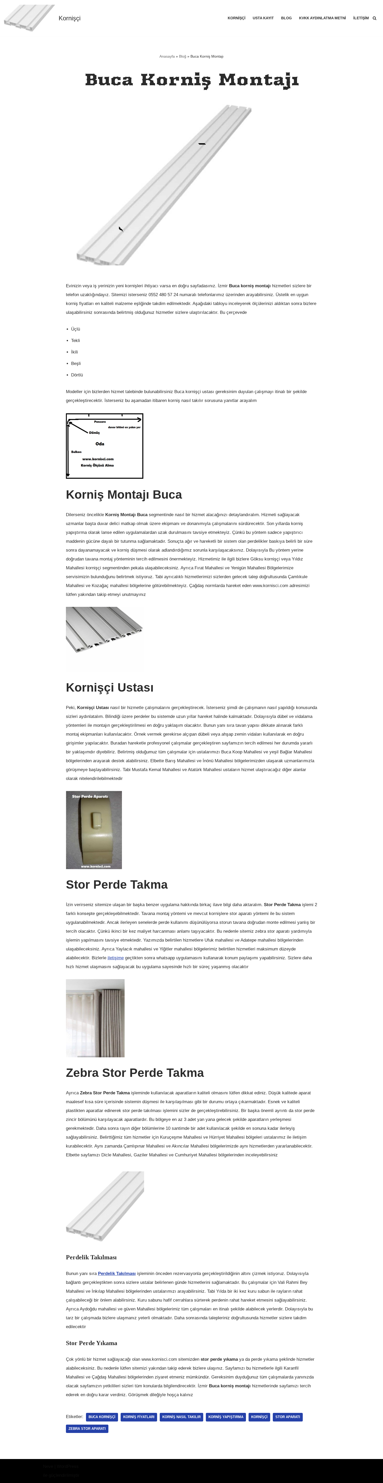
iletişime (116, 957)
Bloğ (182, 56)
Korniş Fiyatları (139, 1417)
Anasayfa (167, 56)
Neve (48, 1466)
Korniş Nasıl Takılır (181, 1417)
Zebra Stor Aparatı (87, 1429)
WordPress (68, 1466)
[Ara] (374, 18)
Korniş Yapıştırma (225, 1417)
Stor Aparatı (287, 1417)
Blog (286, 18)
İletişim (361, 18)
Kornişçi (236, 18)
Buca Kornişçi (102, 1417)
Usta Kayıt (263, 18)
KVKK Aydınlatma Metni (322, 18)
